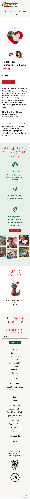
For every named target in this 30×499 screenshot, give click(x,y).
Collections (15, 383)
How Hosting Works (15, 412)
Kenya (15, 390)
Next (29, 40)
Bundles (15, 373)
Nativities (15, 359)
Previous (1, 40)
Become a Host (15, 409)
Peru (15, 397)
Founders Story (15, 424)
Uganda (15, 400)
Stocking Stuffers (15, 363)
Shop (15, 349)
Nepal (15, 393)
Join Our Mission (15, 415)
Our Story (15, 421)
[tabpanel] (15, 36)
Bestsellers (15, 353)
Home (4, 21)
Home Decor (15, 369)
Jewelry (15, 366)
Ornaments (15, 356)
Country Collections (15, 387)
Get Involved (15, 405)
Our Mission (15, 427)
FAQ (15, 441)
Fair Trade (15, 431)
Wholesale (15, 378)
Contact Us (15, 436)
